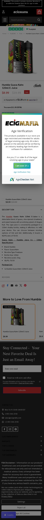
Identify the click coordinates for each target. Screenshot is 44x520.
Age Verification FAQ (22, 172)
